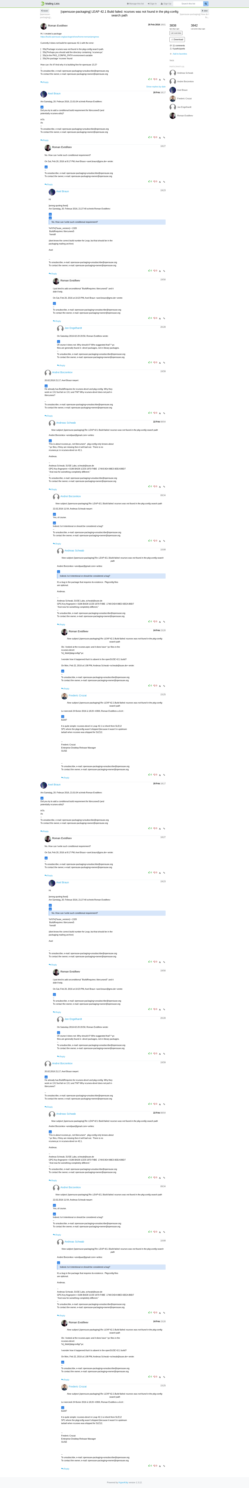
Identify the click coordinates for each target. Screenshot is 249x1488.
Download (178, 39)
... (42, 107)
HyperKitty (123, 1482)
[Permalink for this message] (164, 79)
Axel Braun (54, 93)
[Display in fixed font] (160, 80)
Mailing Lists (52, 3)
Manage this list (136, 4)
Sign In (153, 4)
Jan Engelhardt (73, 328)
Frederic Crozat (78, 695)
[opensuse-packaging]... (46, 15)
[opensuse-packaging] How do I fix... (194, 15)
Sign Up (167, 4)
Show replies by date (156, 87)
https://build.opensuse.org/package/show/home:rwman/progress (69, 37)
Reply (46, 82)
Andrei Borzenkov (62, 372)
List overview (176, 33)
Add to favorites (180, 54)
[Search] (206, 3)
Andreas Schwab (66, 422)
